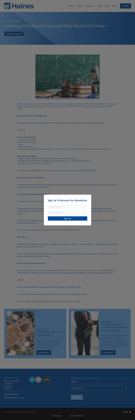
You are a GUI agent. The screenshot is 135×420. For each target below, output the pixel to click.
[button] (71, 6)
